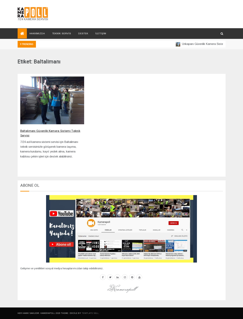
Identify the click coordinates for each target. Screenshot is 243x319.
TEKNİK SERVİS (61, 33)
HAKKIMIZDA (37, 33)
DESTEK (83, 33)
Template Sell (90, 313)
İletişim (100, 33)
